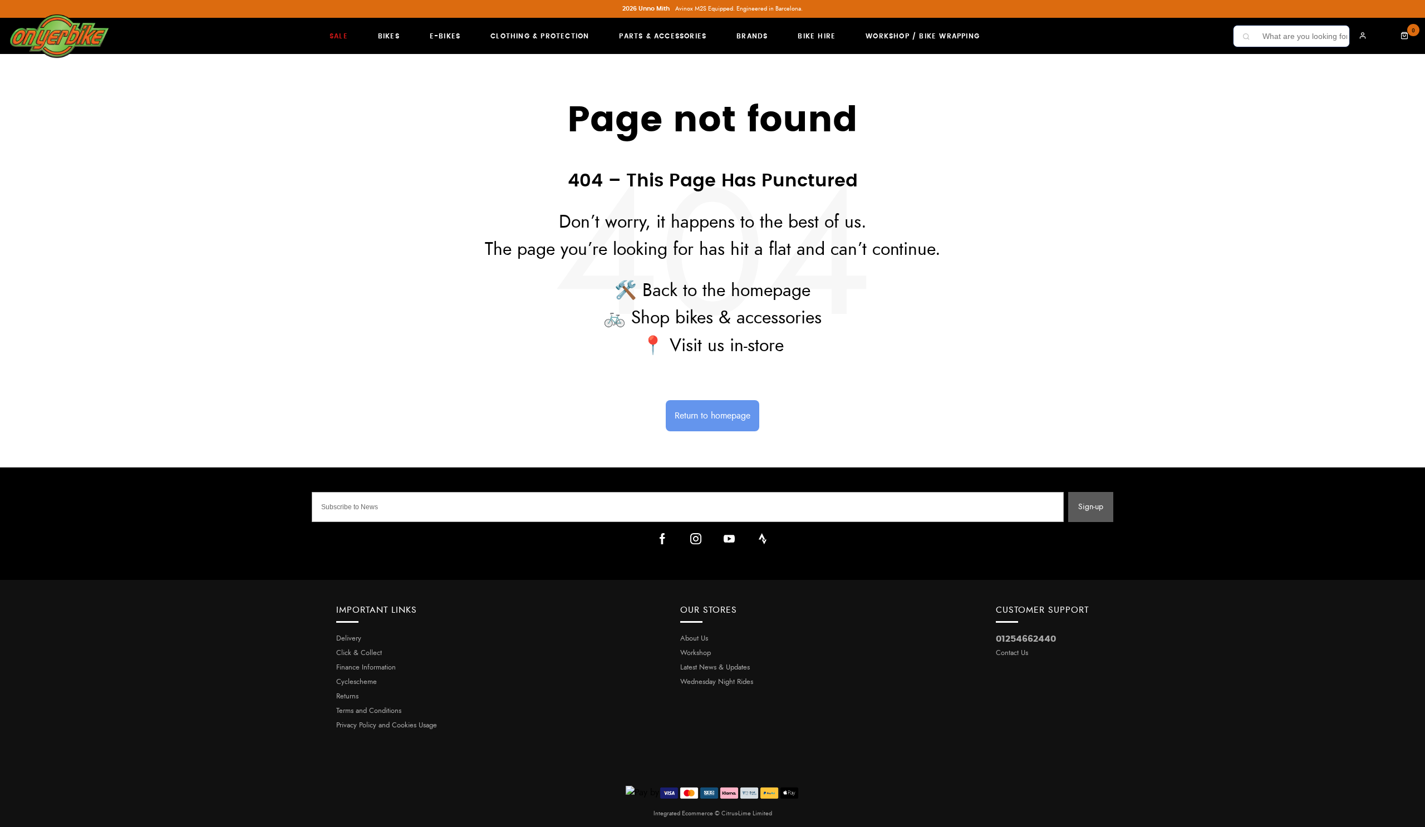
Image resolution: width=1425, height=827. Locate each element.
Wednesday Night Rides (716, 682)
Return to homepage (712, 415)
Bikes (389, 36)
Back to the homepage (726, 290)
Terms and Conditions (368, 711)
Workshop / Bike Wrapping (923, 36)
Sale (339, 36)
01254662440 (1026, 638)
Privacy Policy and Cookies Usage (386, 725)
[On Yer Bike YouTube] (729, 538)
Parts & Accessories (662, 36)
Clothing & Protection (539, 36)
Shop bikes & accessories (726, 318)
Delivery (348, 638)
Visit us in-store (727, 346)
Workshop (695, 653)
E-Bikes (445, 36)
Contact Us (1012, 653)
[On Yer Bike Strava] (762, 538)
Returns (347, 696)
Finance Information (366, 667)
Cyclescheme (356, 682)
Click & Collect (359, 653)
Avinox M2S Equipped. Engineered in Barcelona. (712, 9)
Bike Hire (817, 36)
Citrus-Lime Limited (746, 813)
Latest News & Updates (715, 667)
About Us (694, 638)
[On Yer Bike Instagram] (696, 538)
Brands (752, 36)
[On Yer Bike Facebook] (662, 538)
